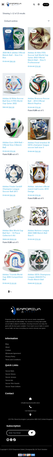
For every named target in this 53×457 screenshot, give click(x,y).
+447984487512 (30, 411)
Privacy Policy (10, 356)
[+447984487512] (30, 407)
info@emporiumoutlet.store (30, 403)
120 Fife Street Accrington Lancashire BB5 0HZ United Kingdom (30, 419)
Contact (8, 350)
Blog (7, 344)
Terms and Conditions (13, 360)
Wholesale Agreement (13, 353)
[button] (3, 4)
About (7, 347)
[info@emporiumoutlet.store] (30, 399)
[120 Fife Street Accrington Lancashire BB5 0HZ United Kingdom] (30, 415)
